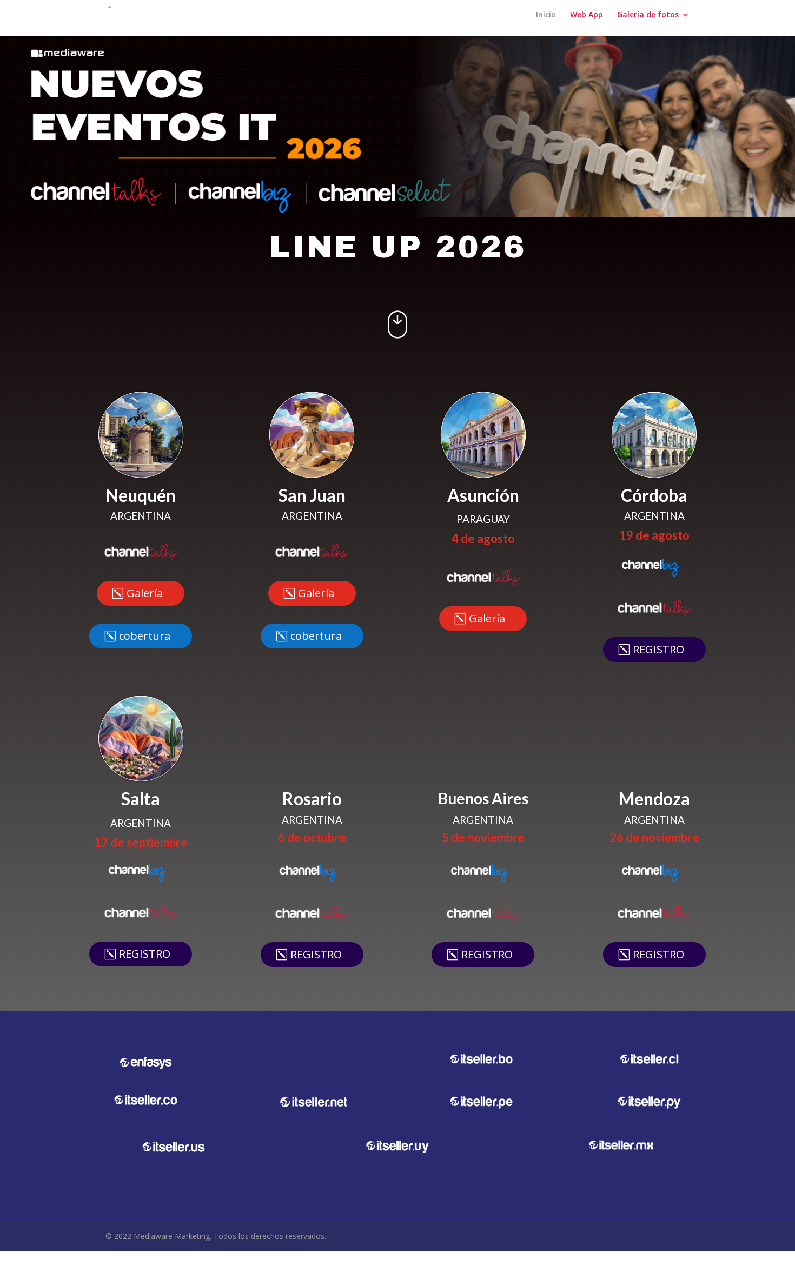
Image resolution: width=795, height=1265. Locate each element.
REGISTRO (658, 662)
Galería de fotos (648, 22)
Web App (586, 22)
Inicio (546, 22)
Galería (145, 606)
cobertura (144, 649)
